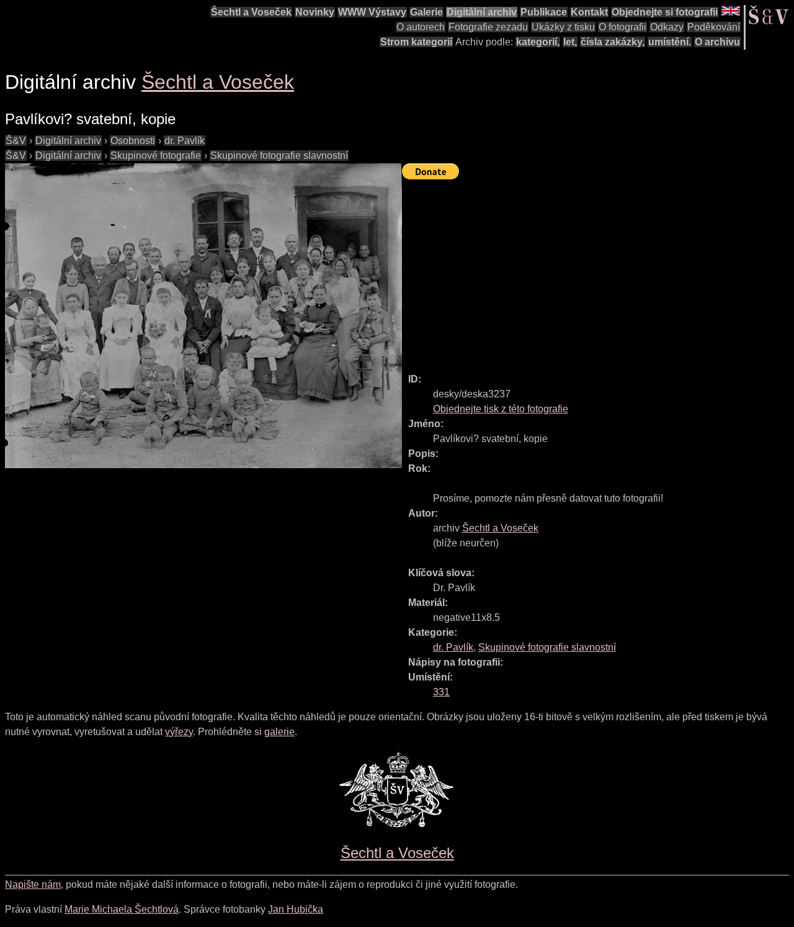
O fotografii (622, 27)
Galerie (426, 12)
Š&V (16, 140)
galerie (279, 731)
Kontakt (589, 12)
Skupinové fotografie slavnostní (279, 155)
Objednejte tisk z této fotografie (500, 409)
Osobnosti (132, 140)
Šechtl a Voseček (251, 12)
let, (570, 42)
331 (441, 692)
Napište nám (33, 884)
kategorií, (538, 42)
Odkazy (667, 27)
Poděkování (713, 27)
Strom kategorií (416, 42)
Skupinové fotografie (155, 155)
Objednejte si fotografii (665, 12)
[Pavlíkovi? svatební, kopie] (203, 315)
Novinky (314, 12)
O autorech (420, 27)
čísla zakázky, (613, 42)
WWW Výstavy (372, 12)
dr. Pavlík (184, 140)
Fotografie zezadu (488, 27)
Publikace (543, 12)
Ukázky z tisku (563, 27)
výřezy (179, 731)
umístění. (669, 42)
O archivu (717, 42)
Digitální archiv (482, 12)
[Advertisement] (598, 271)
